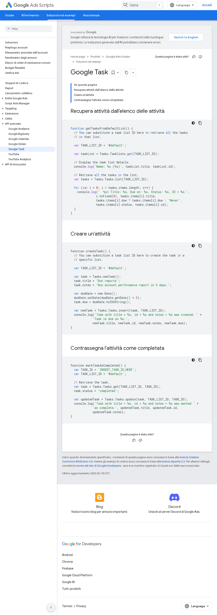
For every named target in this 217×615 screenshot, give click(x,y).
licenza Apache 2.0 (173, 461)
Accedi (207, 5)
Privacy (81, 606)
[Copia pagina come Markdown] (126, 72)
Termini (67, 606)
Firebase (68, 568)
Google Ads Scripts (118, 56)
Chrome (67, 561)
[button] (27, 98)
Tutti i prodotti (71, 588)
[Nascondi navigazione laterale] (51, 607)
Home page (78, 56)
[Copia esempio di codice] (200, 123)
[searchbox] (28, 28)
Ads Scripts (42, 5)
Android (67, 555)
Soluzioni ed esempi (61, 15)
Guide (9, 15)
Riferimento (30, 15)
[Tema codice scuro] (193, 123)
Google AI (68, 582)
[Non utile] (200, 57)
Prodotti (95, 56)
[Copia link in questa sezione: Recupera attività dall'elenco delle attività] (168, 111)
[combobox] (142, 5)
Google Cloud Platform (77, 575)
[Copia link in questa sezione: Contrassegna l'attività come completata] (168, 348)
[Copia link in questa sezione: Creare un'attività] (114, 234)
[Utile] (194, 57)
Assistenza (91, 15)
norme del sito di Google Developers (98, 465)
